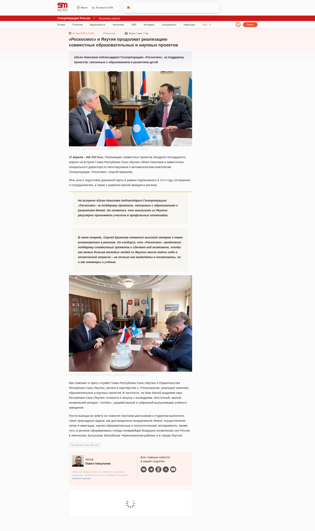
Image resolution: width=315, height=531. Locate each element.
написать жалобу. (81, 478)
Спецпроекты (169, 24)
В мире (61, 24)
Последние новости (109, 18)
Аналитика (118, 24)
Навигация (189, 24)
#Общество (109, 33)
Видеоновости (97, 24)
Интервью (149, 24)
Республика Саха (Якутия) (85, 444)
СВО (133, 24)
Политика (78, 24)
